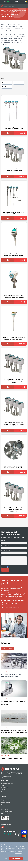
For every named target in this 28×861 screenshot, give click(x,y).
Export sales (4, 809)
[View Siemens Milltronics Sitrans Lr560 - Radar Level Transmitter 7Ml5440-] (14, 450)
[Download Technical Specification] (8, 133)
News (2, 791)
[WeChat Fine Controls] (8, 2)
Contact (3, 796)
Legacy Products (5, 813)
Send (5, 570)
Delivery (3, 804)
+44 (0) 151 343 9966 (11, 603)
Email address (5, 545)
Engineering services (7, 783)
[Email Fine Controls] (5, 2)
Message (3, 555)
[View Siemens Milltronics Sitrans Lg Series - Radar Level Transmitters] (14, 196)
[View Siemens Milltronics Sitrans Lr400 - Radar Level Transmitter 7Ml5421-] (14, 279)
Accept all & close (16, 858)
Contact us (17, 1)
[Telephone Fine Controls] (11, 2)
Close (6, 858)
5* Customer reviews (7, 794)
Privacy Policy (18, 853)
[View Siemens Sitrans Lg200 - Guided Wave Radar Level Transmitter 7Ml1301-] (14, 111)
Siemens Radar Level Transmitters (10, 11)
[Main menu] (25, 6)
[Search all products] (22, 2)
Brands (7, 10)
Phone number (5, 550)
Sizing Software (5, 802)
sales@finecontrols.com (12, 607)
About (3, 789)
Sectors (3, 785)
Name (3, 540)
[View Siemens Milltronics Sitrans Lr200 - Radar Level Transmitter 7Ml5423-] (14, 238)
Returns (3, 807)
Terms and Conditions (7, 811)
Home (2, 10)
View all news (8, 648)
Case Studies (4, 787)
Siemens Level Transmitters (20, 10)
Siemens (12, 10)
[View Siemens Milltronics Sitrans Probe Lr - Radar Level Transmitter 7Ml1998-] (14, 321)
